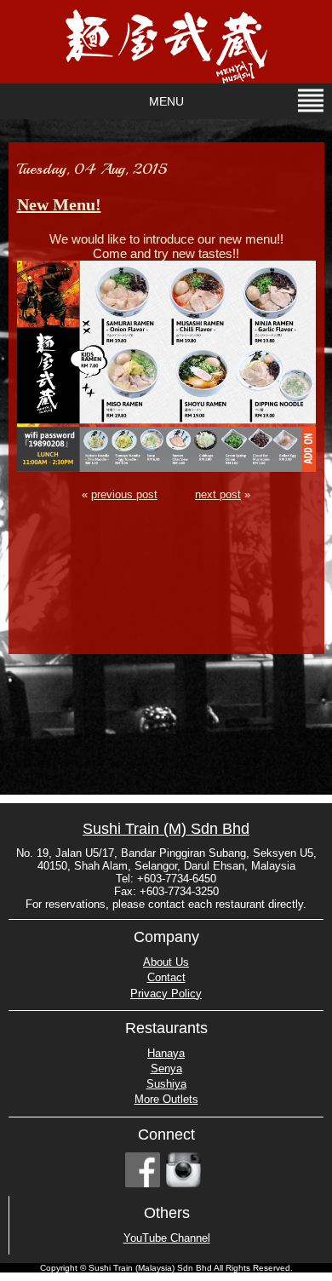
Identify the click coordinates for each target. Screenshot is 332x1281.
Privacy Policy (166, 993)
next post (218, 495)
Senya (166, 1068)
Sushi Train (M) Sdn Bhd (166, 828)
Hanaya (166, 1053)
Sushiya (166, 1083)
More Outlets (166, 1099)
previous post (124, 495)
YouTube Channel (166, 1238)
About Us (166, 962)
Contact (166, 977)
